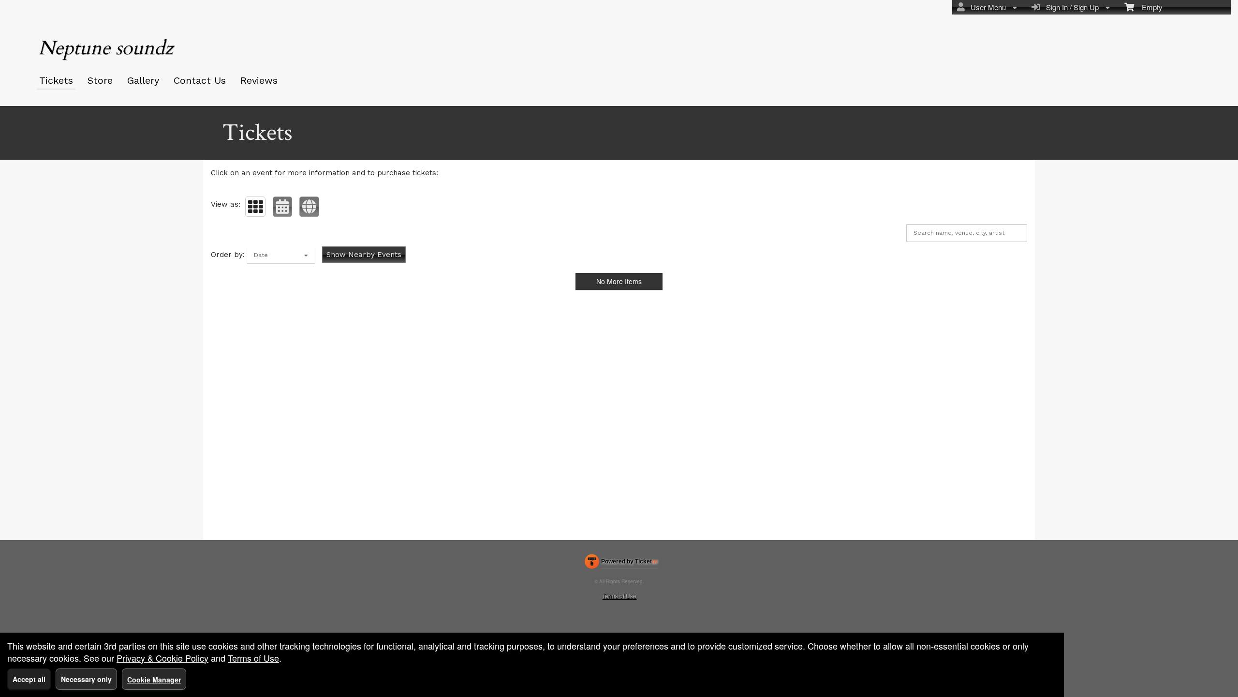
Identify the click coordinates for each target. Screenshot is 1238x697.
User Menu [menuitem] (986, 7)
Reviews (259, 80)
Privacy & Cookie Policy (162, 658)
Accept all (29, 679)
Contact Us (200, 80)
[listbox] (281, 255)
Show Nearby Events (363, 254)
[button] (255, 207)
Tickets (56, 80)
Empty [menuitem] (1148, 7)
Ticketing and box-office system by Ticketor (621, 563)
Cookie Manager (154, 679)
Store (100, 80)
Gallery (143, 80)
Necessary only (86, 679)
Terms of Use (619, 595)
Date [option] (261, 255)
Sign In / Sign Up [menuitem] (1070, 7)
